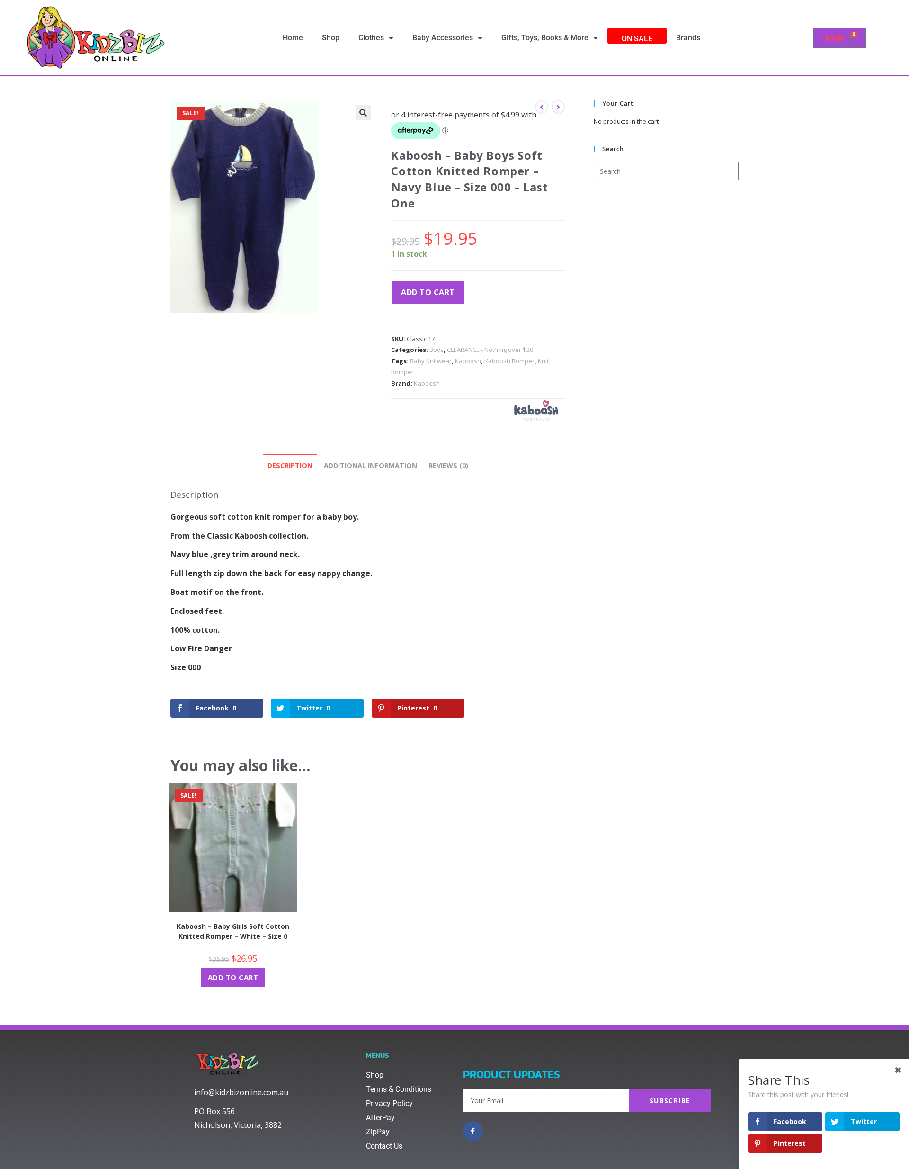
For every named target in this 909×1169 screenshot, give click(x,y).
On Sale (637, 38)
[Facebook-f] (473, 1131)
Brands (688, 37)
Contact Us (384, 1146)
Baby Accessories (442, 37)
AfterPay (380, 1117)
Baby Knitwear (431, 361)
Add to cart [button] (233, 977)
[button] (363, 112)
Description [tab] (289, 465)
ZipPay (378, 1131)
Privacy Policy (389, 1103)
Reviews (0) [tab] (448, 465)
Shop (330, 37)
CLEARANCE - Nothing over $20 (490, 349)
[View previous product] (541, 107)
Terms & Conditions (398, 1089)
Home (293, 37)
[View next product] (558, 107)
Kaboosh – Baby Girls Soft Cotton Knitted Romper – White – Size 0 (233, 931)
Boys (436, 349)
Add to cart (428, 292)
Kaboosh (468, 361)
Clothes (371, 37)
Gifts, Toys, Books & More (544, 37)
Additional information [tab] (370, 465)
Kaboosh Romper (509, 361)
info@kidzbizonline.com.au (241, 1092)
